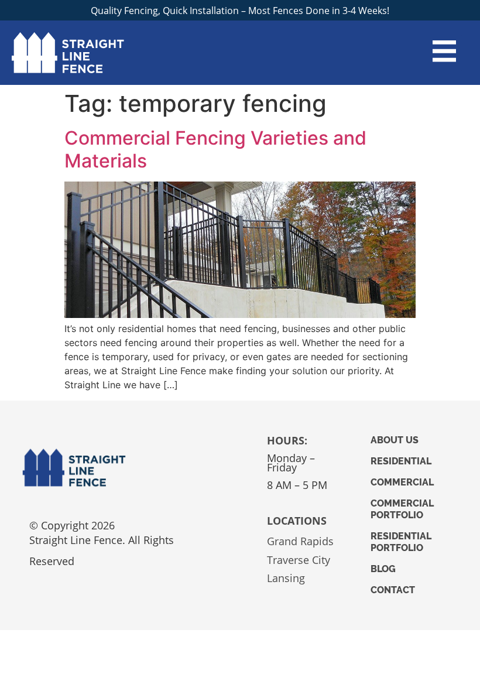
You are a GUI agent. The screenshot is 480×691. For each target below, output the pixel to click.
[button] (444, 53)
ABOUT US (395, 440)
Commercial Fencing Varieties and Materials (215, 149)
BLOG (383, 568)
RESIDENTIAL (401, 461)
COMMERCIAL (402, 482)
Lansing (286, 578)
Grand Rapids (300, 541)
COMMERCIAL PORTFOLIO (402, 509)
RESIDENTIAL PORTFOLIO (401, 542)
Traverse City (298, 560)
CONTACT (393, 590)
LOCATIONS (297, 521)
